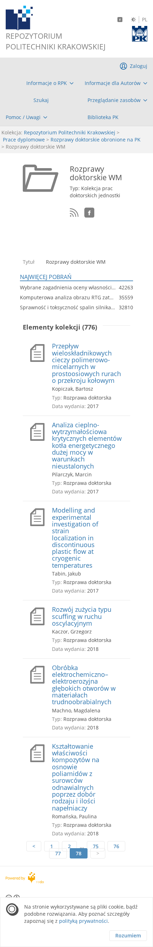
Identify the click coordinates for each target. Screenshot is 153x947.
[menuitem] (50, 83)
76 (116, 846)
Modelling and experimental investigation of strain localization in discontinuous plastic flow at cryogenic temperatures (75, 538)
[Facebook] (120, 19)
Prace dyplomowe (24, 139)
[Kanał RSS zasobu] (74, 212)
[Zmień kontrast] (133, 19)
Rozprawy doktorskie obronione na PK (96, 139)
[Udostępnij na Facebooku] (89, 213)
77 (58, 853)
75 (96, 846)
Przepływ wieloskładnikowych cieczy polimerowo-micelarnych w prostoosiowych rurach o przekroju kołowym (86, 363)
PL (144, 19)
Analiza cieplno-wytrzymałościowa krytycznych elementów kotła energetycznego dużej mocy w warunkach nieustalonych (87, 446)
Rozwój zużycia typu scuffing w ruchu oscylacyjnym (81, 616)
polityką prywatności (83, 920)
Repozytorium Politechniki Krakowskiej (69, 132)
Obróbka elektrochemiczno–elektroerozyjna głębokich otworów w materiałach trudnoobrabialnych (84, 685)
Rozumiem (128, 935)
